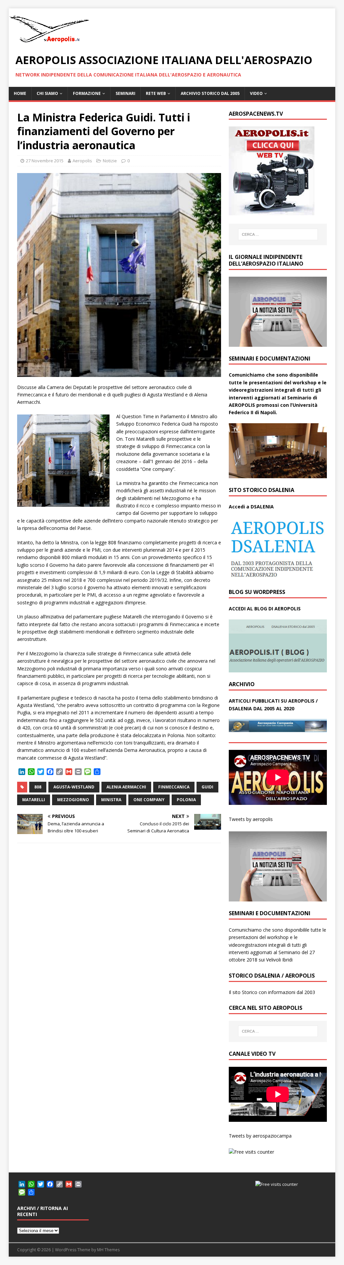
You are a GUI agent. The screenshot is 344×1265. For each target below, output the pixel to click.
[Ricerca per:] (278, 234)
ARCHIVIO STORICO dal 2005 (210, 93)
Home (20, 93)
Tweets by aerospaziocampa (260, 1136)
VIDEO (256, 93)
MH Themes (108, 1250)
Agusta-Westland (73, 787)
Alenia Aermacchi (126, 787)
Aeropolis (82, 161)
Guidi (207, 787)
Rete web (156, 93)
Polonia (186, 800)
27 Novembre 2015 (44, 161)
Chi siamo (47, 93)
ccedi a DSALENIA (253, 506)
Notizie (110, 161)
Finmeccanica (173, 787)
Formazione (87, 93)
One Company (149, 800)
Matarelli (33, 800)
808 (37, 787)
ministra (111, 800)
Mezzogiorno (73, 800)
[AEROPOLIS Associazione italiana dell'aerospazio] (49, 42)
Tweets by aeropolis (251, 819)
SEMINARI (125, 93)
